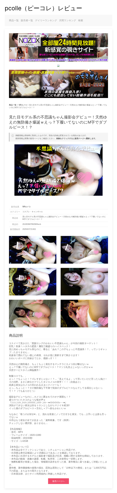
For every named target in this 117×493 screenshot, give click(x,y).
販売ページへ (58, 481)
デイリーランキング (46, 20)
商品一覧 (14, 20)
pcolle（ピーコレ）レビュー (43, 8)
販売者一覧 (27, 20)
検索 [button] (80, 20)
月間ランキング (67, 20)
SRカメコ (23, 105)
